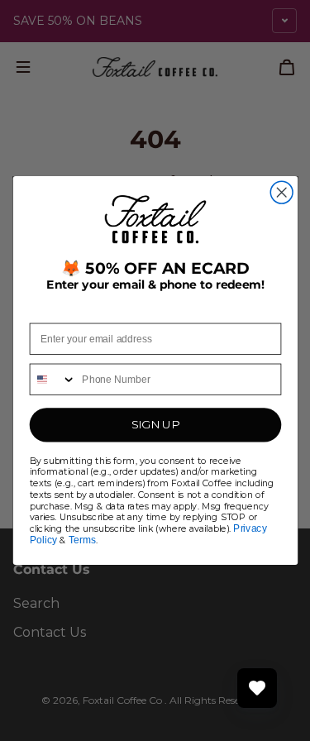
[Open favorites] (257, 688)
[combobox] (52, 380)
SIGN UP (155, 425)
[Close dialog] (281, 192)
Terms (82, 539)
